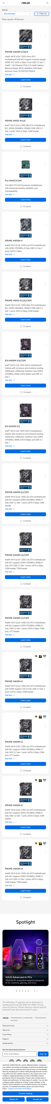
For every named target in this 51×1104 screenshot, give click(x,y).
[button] (3, 3)
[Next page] (37, 991)
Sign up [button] (43, 1054)
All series (14, 1020)
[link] (25, 3)
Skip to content (1, 7)
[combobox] (17, 14)
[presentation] (30, 13)
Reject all (14, 1099)
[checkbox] (25, 87)
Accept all (37, 1099)
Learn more (25, 80)
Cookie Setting (25, 1093)
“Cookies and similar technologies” (20, 1089)
